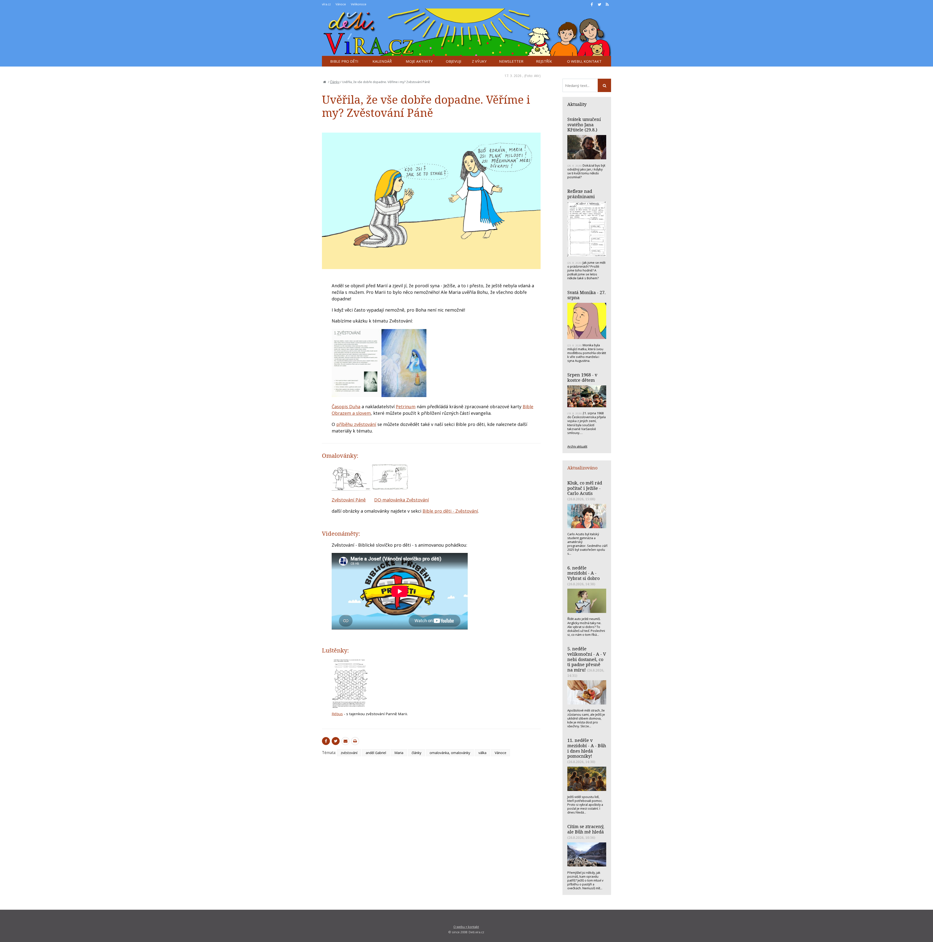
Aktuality (577, 104)
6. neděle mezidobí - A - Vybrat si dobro (583, 573)
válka (482, 752)
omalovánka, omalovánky (450, 752)
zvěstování (349, 752)
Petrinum (405, 406)
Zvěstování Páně (349, 500)
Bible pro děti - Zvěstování (450, 511)
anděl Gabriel (376, 752)
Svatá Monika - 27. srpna (586, 295)
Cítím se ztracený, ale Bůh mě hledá (585, 829)
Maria (398, 752)
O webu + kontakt (466, 927)
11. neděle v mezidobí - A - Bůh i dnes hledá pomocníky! (586, 748)
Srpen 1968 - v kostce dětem (582, 377)
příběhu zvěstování (356, 424)
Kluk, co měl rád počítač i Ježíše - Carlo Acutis (584, 488)
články (416, 752)
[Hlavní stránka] (324, 82)
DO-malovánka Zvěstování (401, 500)
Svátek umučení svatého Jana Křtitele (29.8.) (584, 124)
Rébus (337, 713)
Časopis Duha (346, 406)
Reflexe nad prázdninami (581, 193)
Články (334, 82)
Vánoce (500, 752)
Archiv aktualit (577, 446)
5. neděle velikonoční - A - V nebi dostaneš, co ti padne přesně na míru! (586, 659)
